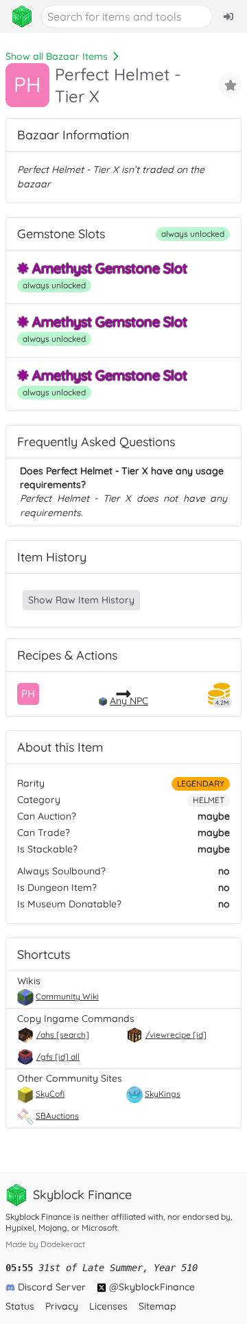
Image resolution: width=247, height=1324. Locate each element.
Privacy (61, 1306)
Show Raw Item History (81, 600)
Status (19, 1306)
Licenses (108, 1306)
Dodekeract (62, 1244)
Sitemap (157, 1306)
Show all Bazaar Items (56, 56)
